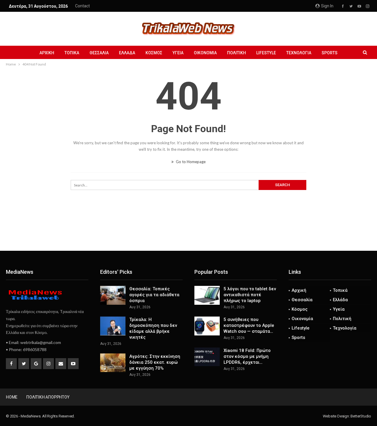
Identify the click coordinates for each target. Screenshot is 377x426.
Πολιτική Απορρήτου (47, 397)
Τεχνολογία (298, 52)
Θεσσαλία (99, 52)
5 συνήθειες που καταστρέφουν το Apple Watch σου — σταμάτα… (249, 325)
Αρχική (46, 52)
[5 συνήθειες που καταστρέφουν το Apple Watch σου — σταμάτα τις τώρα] (207, 326)
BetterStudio (360, 416)
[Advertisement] (188, 231)
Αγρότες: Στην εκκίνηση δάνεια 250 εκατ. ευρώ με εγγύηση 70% (154, 362)
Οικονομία (205, 52)
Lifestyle (266, 52)
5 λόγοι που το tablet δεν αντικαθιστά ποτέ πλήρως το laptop (250, 294)
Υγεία (178, 52)
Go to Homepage (190, 161)
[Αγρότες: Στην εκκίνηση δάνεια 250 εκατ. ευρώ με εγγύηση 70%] (112, 362)
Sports (330, 52)
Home (11, 397)
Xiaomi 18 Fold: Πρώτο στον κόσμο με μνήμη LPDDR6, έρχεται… (247, 356)
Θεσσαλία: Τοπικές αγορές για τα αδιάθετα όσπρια (154, 294)
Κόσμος (153, 52)
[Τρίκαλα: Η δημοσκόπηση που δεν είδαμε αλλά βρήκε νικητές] (112, 326)
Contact (82, 6)
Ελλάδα (127, 52)
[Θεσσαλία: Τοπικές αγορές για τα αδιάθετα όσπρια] (112, 295)
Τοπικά (72, 52)
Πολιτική (236, 52)
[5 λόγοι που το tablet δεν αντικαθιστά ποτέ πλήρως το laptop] (207, 295)
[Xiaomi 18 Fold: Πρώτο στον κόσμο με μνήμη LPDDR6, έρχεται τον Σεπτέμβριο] (207, 357)
